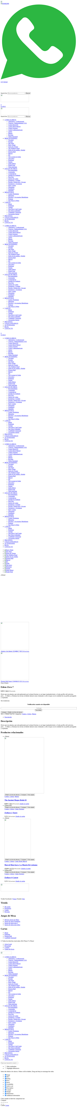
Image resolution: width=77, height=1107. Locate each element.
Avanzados (11, 172)
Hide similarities (11, 1066)
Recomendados (12, 170)
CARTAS (7, 202)
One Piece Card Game (15, 209)
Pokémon (11, 160)
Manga (10, 133)
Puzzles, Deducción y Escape (17, 182)
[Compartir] (3, 1102)
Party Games (12, 185)
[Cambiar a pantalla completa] (5, 1102)
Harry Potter (12, 145)
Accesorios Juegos (13, 214)
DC (9, 155)
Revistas (10, 135)
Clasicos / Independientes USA (17, 123)
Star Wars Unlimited (14, 211)
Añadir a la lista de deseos (15, 712)
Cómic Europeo (13, 128)
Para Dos (11, 177)
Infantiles (11, 190)
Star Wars (11, 143)
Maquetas (11, 195)
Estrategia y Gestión (14, 180)
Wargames (11, 187)
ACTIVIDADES (10, 219)
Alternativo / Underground (16, 121)
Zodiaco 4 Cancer (11, 878)
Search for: (4, 93)
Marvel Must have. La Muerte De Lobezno (21, 865)
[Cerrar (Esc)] (1, 1102)
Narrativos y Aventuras (15, 184)
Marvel (10, 153)
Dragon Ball (12, 152)
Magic (10, 204)
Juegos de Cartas (13, 179)
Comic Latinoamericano (15, 130)
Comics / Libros (26, 714)
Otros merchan (12, 167)
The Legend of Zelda (14, 157)
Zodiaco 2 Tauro (11, 813)
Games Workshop (13, 194)
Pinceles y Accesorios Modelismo (18, 197)
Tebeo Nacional (13, 136)
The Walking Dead (14, 148)
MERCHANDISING (11, 138)
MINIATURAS (9, 192)
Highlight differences (12, 1068)
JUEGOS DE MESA (11, 168)
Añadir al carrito (24, 804)
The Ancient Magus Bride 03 (16, 800)
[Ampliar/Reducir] (7, 1102)
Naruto (10, 162)
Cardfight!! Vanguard (14, 212)
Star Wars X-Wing (13, 200)
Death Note (11, 165)
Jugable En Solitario (14, 175)
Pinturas (10, 199)
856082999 (5, 3)
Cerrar (7, 1105)
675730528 (4, 82)
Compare (4, 712)
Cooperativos (12, 173)
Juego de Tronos (13, 147)
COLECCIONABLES (11, 217)
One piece (11, 158)
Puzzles (10, 141)
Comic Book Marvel (14, 126)
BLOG (7, 221)
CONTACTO (9, 222)
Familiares (11, 189)
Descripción (8, 717)
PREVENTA (8, 216)
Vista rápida (31, 794)
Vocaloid (11, 140)
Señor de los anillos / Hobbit (16, 150)
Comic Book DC (13, 125)
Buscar (28, 93)
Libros (10, 131)
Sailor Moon (12, 163)
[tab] (40, 717)
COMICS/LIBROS (10, 120)
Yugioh (10, 207)
